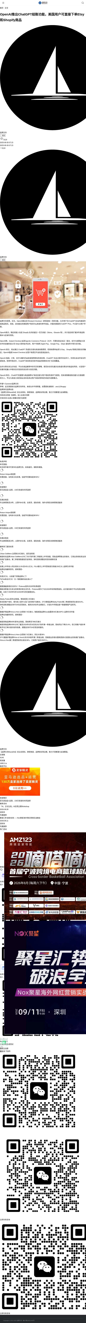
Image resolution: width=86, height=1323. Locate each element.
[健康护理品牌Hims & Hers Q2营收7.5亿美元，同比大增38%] (43, 631)
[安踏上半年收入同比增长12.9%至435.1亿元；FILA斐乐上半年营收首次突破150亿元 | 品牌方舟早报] (43, 563)
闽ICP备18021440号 (29, 1320)
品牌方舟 (3, 132)
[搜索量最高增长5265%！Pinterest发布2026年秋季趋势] (43, 583)
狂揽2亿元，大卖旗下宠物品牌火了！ (14, 576)
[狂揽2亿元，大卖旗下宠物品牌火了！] (43, 573)
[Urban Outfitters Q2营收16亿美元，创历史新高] (43, 550)
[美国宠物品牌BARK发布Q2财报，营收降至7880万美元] (43, 618)
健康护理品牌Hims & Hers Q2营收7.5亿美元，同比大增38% (22, 634)
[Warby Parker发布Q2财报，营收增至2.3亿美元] (43, 595)
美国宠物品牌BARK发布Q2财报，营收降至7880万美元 (20, 622)
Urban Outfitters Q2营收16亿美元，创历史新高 (17, 554)
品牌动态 (10, 389)
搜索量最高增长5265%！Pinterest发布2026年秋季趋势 (20, 586)
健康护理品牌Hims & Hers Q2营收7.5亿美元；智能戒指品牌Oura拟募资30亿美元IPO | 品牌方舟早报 (37, 612)
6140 (2, 757)
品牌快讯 (3, 389)
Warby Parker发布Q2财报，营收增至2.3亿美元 (17, 599)
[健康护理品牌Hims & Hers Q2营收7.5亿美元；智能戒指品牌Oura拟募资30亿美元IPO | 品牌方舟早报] (43, 608)
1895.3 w (3, 763)
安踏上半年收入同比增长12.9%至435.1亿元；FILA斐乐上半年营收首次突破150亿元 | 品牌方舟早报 (37, 566)
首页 (1, 8)
